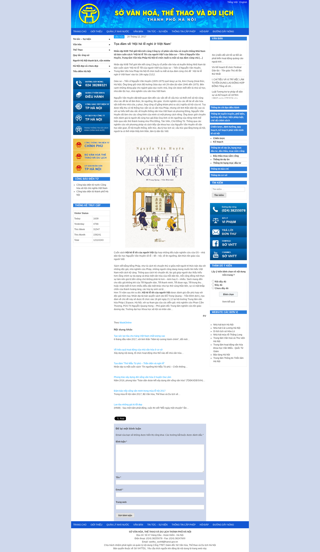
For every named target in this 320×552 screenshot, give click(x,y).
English (243, 2)
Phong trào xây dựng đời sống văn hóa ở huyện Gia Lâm (142, 377)
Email (119, 489)
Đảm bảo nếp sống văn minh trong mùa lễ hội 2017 (140, 391)
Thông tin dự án (221, 159)
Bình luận (121, 441)
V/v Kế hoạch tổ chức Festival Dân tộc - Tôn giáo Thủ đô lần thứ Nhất (227, 65)
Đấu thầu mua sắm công (226, 156)
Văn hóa (77, 44)
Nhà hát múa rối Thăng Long (227, 334)
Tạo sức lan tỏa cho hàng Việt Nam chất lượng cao (139, 336)
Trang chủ (79, 31)
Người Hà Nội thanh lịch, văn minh (91, 60)
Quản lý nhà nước (117, 31)
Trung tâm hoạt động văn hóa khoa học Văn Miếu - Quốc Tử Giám (228, 348)
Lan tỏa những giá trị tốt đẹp (128, 404)
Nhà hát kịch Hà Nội (223, 324)
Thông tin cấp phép (184, 31)
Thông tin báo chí (220, 169)
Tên (118, 477)
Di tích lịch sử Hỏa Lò (224, 331)
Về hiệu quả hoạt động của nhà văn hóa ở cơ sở (138, 349)
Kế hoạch (218, 142)
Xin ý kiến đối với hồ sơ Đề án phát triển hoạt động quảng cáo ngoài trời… (227, 52)
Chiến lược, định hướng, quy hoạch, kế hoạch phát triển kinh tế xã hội (227, 130)
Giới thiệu (96, 31)
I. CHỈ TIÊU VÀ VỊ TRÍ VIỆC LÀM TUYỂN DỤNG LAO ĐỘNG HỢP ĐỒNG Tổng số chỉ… (228, 77)
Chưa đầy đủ (221, 288)
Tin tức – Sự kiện (157, 31)
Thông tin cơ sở (219, 175)
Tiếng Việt (232, 2)
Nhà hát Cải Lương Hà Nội (226, 328)
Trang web (121, 502)
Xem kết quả (228, 301)
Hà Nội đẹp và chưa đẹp (85, 66)
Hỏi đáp (204, 31)
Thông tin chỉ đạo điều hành (225, 107)
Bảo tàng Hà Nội (221, 354)
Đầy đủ (218, 285)
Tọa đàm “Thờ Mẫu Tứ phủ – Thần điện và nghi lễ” (139, 363)
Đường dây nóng (223, 31)
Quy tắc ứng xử (81, 55)
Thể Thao (78, 50)
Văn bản (138, 31)
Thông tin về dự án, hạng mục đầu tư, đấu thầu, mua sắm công (227, 149)
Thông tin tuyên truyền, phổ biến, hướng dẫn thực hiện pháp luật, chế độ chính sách (228, 117)
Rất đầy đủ (220, 281)
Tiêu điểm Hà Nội (82, 71)
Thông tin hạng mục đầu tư (227, 163)
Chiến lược (219, 138)
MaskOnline (126, 322)
